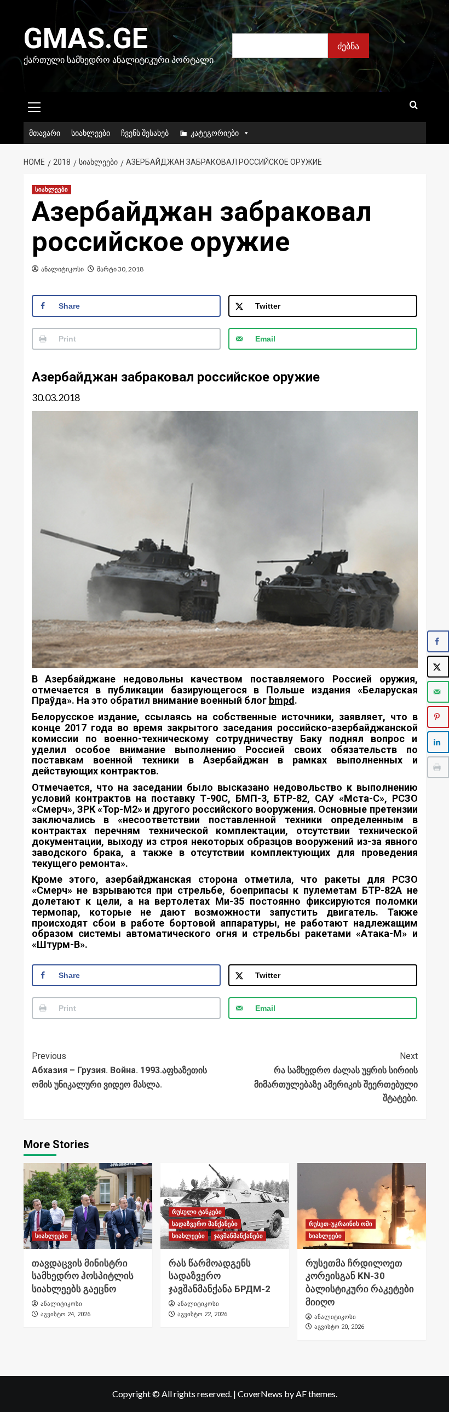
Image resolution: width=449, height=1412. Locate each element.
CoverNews (260, 1393)
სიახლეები (90, 132)
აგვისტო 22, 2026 (202, 1314)
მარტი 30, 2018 (120, 269)
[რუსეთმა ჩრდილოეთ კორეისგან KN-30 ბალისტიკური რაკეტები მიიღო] (361, 1206)
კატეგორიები (215, 132)
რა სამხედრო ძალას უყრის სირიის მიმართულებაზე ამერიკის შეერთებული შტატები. (336, 1077)
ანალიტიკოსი (62, 269)
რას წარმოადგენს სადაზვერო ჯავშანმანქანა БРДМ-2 (219, 1276)
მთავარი (44, 132)
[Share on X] (438, 667)
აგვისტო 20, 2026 (339, 1326)
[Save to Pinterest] (438, 717)
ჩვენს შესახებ (145, 132)
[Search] (414, 105)
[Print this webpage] (438, 767)
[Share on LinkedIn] (438, 742)
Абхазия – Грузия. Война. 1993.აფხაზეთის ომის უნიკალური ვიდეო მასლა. (119, 1070)
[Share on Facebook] (438, 641)
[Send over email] (438, 692)
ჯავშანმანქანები (238, 1236)
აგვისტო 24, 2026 (65, 1314)
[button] (34, 105)
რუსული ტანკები (197, 1212)
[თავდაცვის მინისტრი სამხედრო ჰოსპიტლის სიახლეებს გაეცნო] (88, 1206)
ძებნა (348, 45)
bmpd (282, 700)
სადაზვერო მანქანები (205, 1224)
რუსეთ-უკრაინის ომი (340, 1224)
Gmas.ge (86, 38)
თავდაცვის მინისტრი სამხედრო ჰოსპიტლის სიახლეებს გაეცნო (83, 1276)
